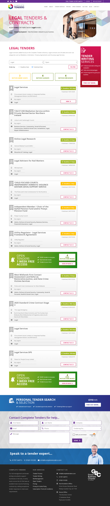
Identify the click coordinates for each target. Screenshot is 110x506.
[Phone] (13, 1)
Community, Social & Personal (36, 126)
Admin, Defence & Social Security (25, 222)
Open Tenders (76, 6)
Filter (72, 67)
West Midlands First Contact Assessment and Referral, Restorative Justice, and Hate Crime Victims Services (31, 277)
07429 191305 (31, 460)
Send (76, 440)
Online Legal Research (25, 138)
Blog (90, 6)
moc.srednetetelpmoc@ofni (50, 460)
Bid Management (38, 479)
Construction (18, 128)
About (51, 6)
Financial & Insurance (21, 224)
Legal (16, 102)
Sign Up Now (66, 264)
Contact (96, 6)
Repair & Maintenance (21, 130)
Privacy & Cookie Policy (40, 486)
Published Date (38, 67)
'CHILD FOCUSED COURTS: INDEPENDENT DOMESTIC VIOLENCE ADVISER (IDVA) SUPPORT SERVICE (31, 184)
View (67, 101)
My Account (97, 1)
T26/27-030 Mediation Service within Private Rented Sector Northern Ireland (32, 113)
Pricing (68, 6)
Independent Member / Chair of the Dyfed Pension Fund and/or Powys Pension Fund (31, 208)
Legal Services (21, 87)
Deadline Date (24, 67)
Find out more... (90, 83)
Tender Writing (37, 476)
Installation (41, 128)
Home (46, 6)
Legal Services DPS (23, 352)
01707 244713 (78, 1)
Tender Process (37, 473)
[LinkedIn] (10, 1)
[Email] (16, 1)
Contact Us (67, 129)
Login (88, 1)
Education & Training (21, 152)
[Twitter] (8, 1)
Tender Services (60, 6)
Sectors (85, 6)
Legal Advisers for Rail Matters (29, 160)
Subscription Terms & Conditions (43, 489)
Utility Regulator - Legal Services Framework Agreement (30, 233)
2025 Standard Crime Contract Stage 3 (31, 303)
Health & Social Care (30, 128)
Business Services (20, 126)
